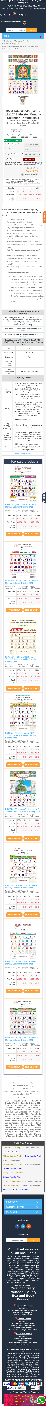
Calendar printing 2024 (21, 1094)
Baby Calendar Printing (11, 1185)
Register (19, 8)
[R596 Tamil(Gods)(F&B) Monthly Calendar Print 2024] (22, 101)
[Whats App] (41, 1400)
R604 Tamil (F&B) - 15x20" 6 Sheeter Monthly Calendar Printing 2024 (21, 1039)
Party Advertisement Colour (16, 154)
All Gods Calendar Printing (13, 1156)
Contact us (44, 217)
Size (7, 149)
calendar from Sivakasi (20, 1088)
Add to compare (24, 135)
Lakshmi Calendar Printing (13, 1168)
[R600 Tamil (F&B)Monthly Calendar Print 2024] (23, 865)
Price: (29, 171)
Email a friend (36, 134)
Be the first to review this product (23, 132)
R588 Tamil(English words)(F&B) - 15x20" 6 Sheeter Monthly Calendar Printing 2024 (20, 735)
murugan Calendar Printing (13, 1173)
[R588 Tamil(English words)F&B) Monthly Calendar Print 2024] (23, 712)
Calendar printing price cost (21, 1097)
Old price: (30, 168)
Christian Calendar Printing (13, 1181)
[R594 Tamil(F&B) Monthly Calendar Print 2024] (23, 484)
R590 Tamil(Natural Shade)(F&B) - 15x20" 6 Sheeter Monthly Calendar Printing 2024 (20, 659)
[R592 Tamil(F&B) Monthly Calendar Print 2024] (23, 560)
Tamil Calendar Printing (11, 1148)
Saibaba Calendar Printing (12, 1177)
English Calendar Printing (32, 1148)
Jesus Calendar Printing (34, 1181)
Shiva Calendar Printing (33, 1156)
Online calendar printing (20, 1086)
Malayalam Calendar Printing (13, 1152)
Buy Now (23, 336)
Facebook (17, 1226)
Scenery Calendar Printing (32, 1185)
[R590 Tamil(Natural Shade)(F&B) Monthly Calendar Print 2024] (23, 636)
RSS (28, 1226)
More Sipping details (23, 454)
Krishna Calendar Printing (12, 1160)
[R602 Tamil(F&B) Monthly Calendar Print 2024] (23, 941)
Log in (28, 8)
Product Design (11, 144)
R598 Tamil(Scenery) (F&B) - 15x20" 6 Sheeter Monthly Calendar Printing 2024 (22, 810)
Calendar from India (20, 1083)
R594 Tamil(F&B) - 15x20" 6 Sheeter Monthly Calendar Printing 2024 (21, 505)
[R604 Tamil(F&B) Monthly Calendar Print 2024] (23, 1017)
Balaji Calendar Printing (33, 1164)
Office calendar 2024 (32, 1091)
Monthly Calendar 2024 (11, 1091)
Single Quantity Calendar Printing (15, 1189)
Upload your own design (15, 159)
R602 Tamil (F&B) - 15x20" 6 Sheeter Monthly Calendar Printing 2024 (21, 962)
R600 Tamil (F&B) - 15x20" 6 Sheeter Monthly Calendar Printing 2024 (21, 886)
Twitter (23, 1226)
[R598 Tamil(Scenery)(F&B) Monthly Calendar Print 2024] (23, 789)
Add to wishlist (13, 136)
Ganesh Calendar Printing (12, 1164)
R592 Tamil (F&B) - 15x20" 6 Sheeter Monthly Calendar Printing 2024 (21, 582)
